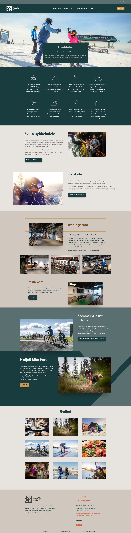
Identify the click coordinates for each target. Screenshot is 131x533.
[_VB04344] (37, 478)
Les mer (32, 297)
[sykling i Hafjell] (65, 435)
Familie (72, 9)
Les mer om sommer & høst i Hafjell (91, 339)
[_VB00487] (94, 478)
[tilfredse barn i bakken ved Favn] (65, 478)
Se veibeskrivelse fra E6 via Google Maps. (88, 513)
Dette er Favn (57, 9)
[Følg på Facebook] (120, 2)
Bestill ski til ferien (33, 159)
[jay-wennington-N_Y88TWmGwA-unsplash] (37, 435)
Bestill (120, 8)
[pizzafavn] (94, 457)
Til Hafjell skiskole (77, 194)
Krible (95, 531)
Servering (65, 9)
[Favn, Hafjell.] (94, 435)
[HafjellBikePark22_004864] (37, 457)
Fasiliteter (84, 9)
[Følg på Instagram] (123, 2)
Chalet (78, 9)
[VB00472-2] (65, 457)
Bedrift (91, 9)
